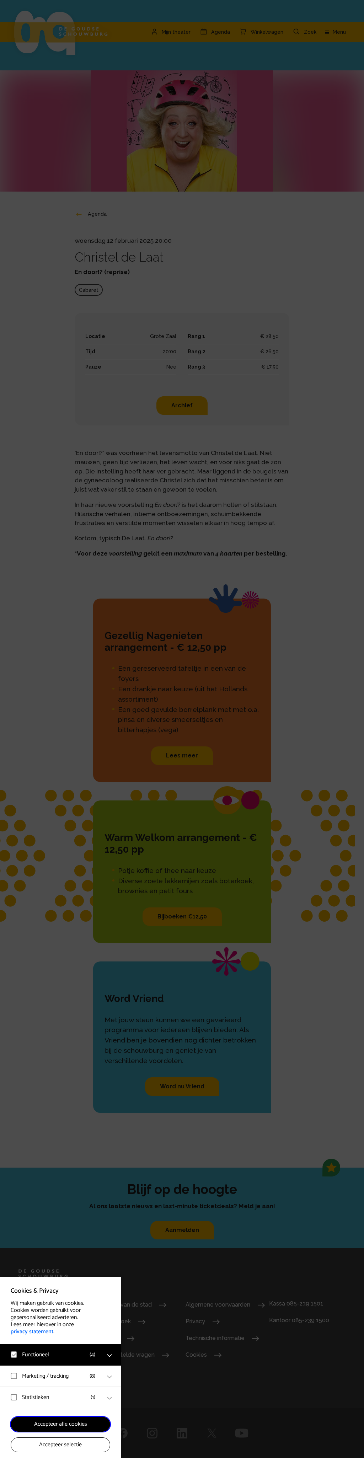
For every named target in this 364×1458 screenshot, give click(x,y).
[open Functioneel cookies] (109, 1355)
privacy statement (32, 1331)
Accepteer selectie (60, 1444)
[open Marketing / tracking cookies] (109, 1377)
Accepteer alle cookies (60, 1424)
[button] (53, 1355)
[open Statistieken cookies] (109, 1398)
